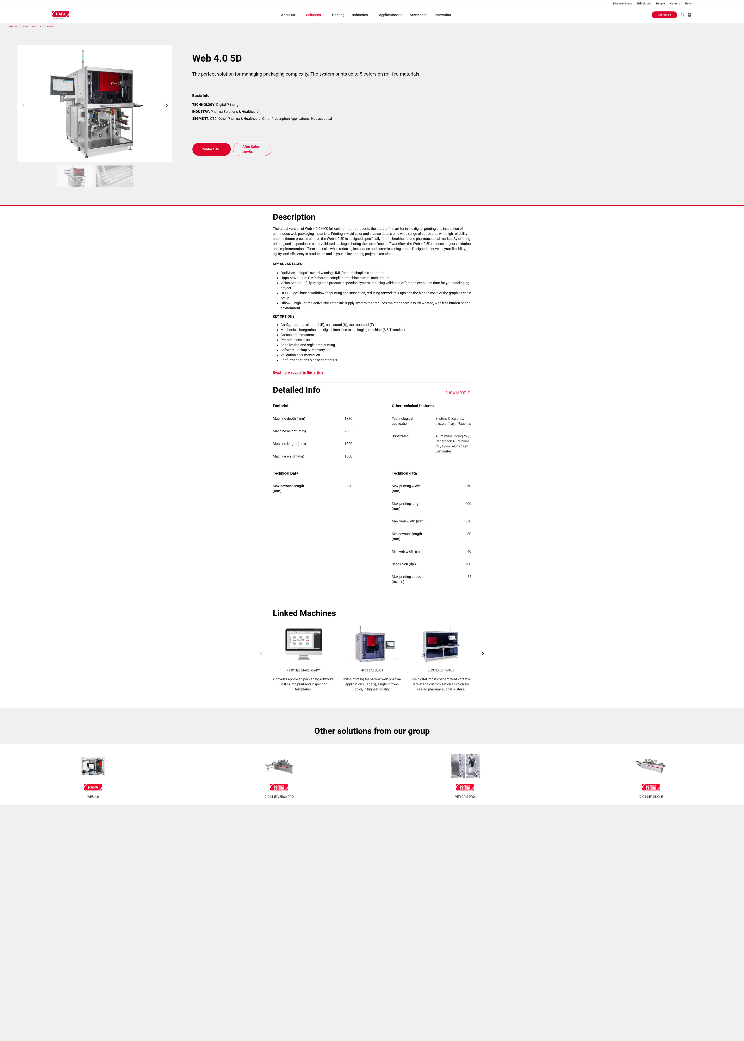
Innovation (442, 15)
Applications (389, 15)
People (660, 3)
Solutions (313, 15)
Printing (338, 15)
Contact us (664, 14)
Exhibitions (644, 3)
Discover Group (622, 3)
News (688, 3)
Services (416, 15)
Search (682, 15)
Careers (675, 3)
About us (288, 15)
